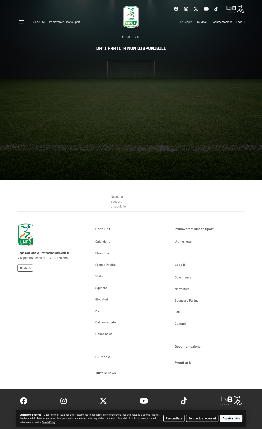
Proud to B (201, 22)
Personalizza (174, 418)
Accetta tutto (231, 418)
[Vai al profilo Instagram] (186, 9)
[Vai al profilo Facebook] (176, 9)
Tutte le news (105, 373)
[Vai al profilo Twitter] (196, 9)
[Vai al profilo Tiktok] (216, 9)
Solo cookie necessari (202, 418)
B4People (186, 22)
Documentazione (222, 22)
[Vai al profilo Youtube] (206, 9)
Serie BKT (39, 22)
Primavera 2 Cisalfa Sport (64, 22)
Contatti (25, 268)
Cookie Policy (48, 422)
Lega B (240, 22)
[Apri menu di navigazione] (21, 22)
